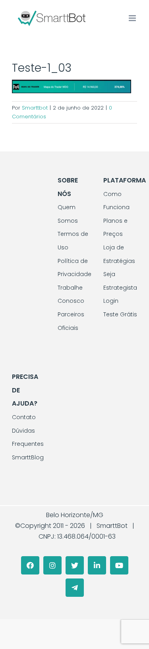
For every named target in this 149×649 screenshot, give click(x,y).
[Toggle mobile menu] (133, 18)
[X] (75, 565)
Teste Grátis (120, 314)
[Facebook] (30, 565)
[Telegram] (75, 587)
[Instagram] (52, 565)
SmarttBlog (28, 457)
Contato (24, 417)
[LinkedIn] (97, 565)
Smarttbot (35, 108)
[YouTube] (119, 565)
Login (110, 301)
